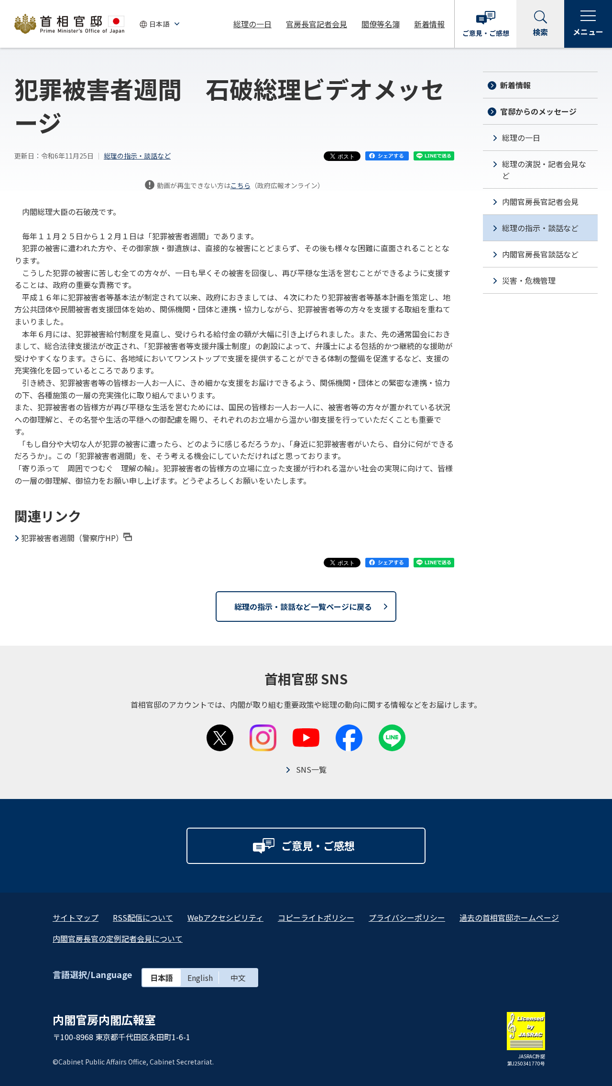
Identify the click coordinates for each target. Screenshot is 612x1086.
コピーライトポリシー (316, 917)
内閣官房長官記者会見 (540, 201)
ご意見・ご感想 (485, 33)
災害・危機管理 (529, 280)
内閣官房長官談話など (540, 254)
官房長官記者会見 (316, 24)
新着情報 (429, 24)
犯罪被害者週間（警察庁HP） (72, 537)
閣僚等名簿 (380, 24)
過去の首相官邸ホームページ (509, 917)
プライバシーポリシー (407, 917)
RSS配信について (143, 917)
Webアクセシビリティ (225, 917)
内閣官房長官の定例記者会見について (118, 938)
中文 (238, 977)
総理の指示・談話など (137, 155)
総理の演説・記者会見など (544, 169)
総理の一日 (252, 24)
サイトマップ (75, 917)
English (200, 977)
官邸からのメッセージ (538, 111)
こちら (240, 185)
